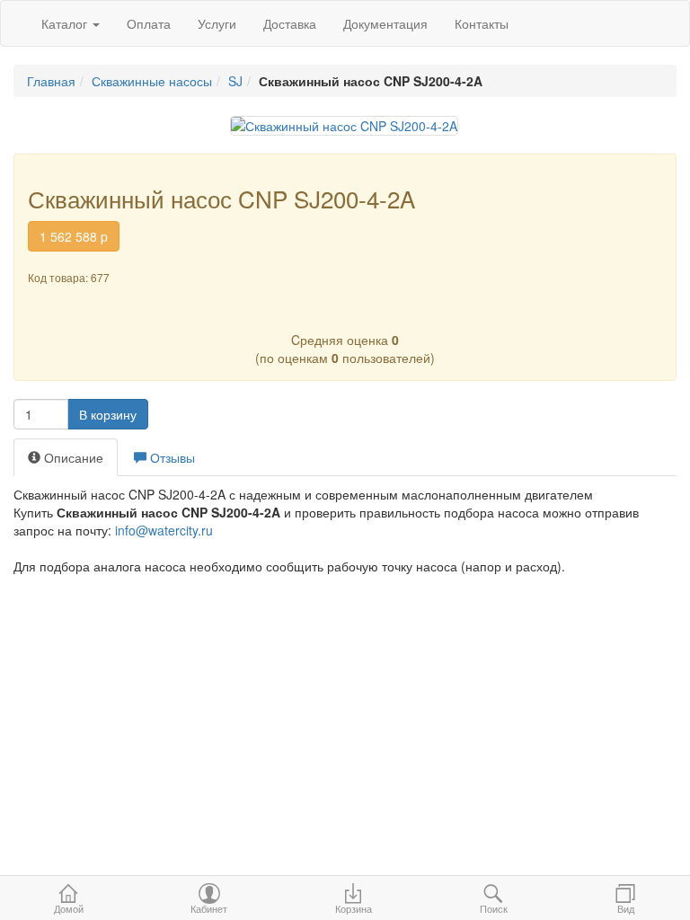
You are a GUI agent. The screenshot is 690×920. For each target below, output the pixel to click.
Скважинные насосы (152, 81)
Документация (385, 23)
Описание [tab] (71, 457)
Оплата (149, 23)
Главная (51, 81)
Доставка (289, 23)
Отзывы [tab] (170, 457)
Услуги (217, 23)
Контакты (482, 23)
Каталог (66, 23)
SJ (235, 81)
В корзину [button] (108, 414)
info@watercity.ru (164, 530)
